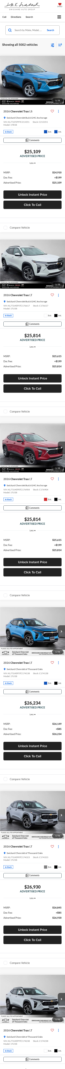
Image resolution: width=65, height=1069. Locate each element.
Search (50, 30)
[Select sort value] (59, 45)
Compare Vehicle (20, 227)
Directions (16, 17)
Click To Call (32, 204)
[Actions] (58, 111)
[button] (4, 17)
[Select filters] (52, 45)
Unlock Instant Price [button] (32, 194)
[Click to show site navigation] (59, 17)
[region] (32, 177)
